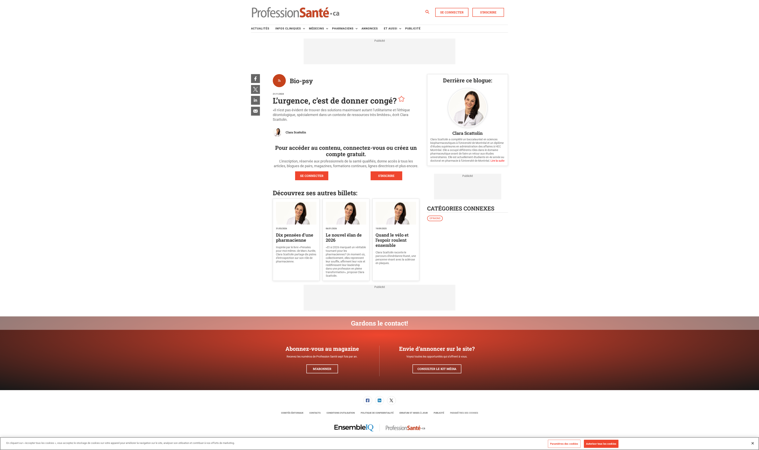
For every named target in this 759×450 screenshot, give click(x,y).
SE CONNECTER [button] (311, 176)
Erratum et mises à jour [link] (413, 413)
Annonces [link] (370, 28)
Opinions (435, 218)
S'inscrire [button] (488, 12)
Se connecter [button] (452, 12)
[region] (379, 443)
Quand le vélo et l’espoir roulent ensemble (392, 240)
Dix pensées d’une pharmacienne (294, 237)
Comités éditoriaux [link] (292, 413)
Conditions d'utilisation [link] (341, 413)
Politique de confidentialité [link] (377, 413)
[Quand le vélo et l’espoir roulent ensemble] (396, 213)
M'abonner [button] (322, 369)
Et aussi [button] (390, 28)
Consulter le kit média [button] (436, 369)
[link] (255, 78)
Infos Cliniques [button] (288, 28)
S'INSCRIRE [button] (386, 176)
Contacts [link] (315, 413)
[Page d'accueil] (295, 12)
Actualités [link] (260, 28)
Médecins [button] (316, 28)
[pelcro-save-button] (400, 99)
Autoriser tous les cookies (601, 443)
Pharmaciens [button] (343, 28)
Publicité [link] (413, 28)
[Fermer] (752, 443)
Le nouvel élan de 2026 (344, 237)
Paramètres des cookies (464, 413)
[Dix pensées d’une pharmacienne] (296, 213)
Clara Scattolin (296, 132)
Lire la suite (497, 160)
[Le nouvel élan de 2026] (346, 213)
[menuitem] (263, 28)
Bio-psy (301, 80)
